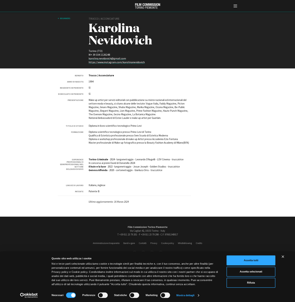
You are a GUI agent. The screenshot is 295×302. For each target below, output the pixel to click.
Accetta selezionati (251, 271)
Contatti (142, 243)
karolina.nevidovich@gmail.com (107, 58)
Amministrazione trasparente (106, 243)
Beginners (65, 18)
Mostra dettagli (185, 295)
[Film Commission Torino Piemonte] (147, 6)
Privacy (153, 243)
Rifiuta (251, 282)
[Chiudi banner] (283, 256)
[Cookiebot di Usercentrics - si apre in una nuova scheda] (29, 295)
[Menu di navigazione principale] (235, 6)
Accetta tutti (251, 260)
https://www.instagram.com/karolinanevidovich (117, 62)
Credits (199, 243)
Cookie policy (167, 243)
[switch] (103, 295)
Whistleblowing (185, 243)
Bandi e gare (129, 243)
